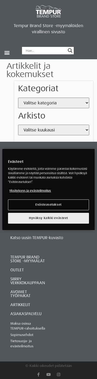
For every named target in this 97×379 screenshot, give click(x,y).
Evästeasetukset (48, 205)
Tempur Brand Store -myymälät (27, 259)
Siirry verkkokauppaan (27, 280)
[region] (48, 189)
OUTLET (17, 270)
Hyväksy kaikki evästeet (48, 218)
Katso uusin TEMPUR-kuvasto (36, 237)
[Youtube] (48, 374)
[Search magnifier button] (70, 50)
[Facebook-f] (38, 374)
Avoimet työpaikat (20, 293)
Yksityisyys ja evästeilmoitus (30, 191)
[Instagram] (59, 374)
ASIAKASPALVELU (26, 313)
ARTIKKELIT (20, 304)
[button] (7, 52)
